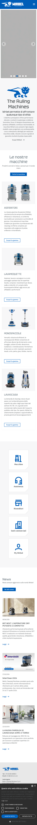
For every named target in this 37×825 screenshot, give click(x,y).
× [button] (35, 786)
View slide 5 (23, 76)
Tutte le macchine (18, 174)
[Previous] (4, 44)
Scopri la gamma (12, 240)
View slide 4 (20, 76)
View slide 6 (26, 76)
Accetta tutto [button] (10, 816)
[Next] (33, 44)
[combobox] (32, 786)
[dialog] (18, 804)
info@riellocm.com (12, 776)
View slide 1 (11, 76)
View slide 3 (17, 76)
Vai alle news (9, 589)
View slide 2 (14, 76)
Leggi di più (4, 800)
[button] (18, 821)
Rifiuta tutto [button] (27, 816)
